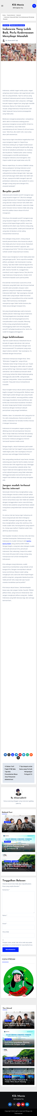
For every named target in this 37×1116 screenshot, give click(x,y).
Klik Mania (18, 5)
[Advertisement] (19, 76)
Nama (4, 915)
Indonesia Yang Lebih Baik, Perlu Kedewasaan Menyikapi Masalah (18, 33)
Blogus (28, 1111)
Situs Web (5, 932)
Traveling (15, 861)
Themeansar (18, 1113)
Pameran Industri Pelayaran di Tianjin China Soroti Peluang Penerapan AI (16, 1081)
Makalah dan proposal (17, 25)
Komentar (6, 890)
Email (4, 923)
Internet (6, 25)
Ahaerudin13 (12, 40)
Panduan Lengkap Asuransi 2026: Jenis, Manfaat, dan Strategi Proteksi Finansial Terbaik (18, 827)
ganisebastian (11, 829)
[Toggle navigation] (2, 6)
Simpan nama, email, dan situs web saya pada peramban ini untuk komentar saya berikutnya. (17, 944)
